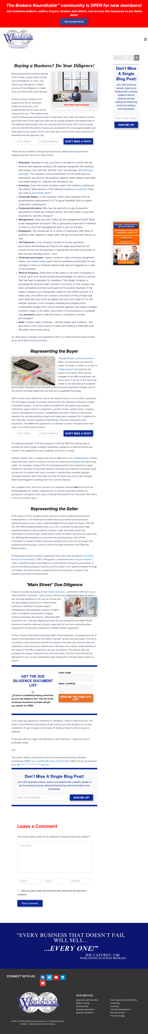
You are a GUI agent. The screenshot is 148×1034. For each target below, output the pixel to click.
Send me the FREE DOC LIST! (76, 698)
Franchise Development (120, 1009)
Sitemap (24, 1024)
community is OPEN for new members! (74, 5)
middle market (65, 369)
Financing (114, 1006)
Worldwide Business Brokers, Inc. (35, 1021)
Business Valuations (84, 1012)
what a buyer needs (79, 559)
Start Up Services (117, 1012)
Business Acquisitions (85, 1009)
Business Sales (82, 1006)
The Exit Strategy (117, 1015)
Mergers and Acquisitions (80, 358)
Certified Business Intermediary (53, 761)
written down (43, 192)
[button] (145, 39)
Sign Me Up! (81, 797)
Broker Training (82, 1003)
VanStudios (50, 1024)
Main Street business (53, 591)
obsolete (81, 189)
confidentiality (80, 458)
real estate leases (36, 261)
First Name (65, 672)
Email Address (67, 683)
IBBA (27, 761)
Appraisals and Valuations (87, 1000)
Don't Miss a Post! (78, 141)
